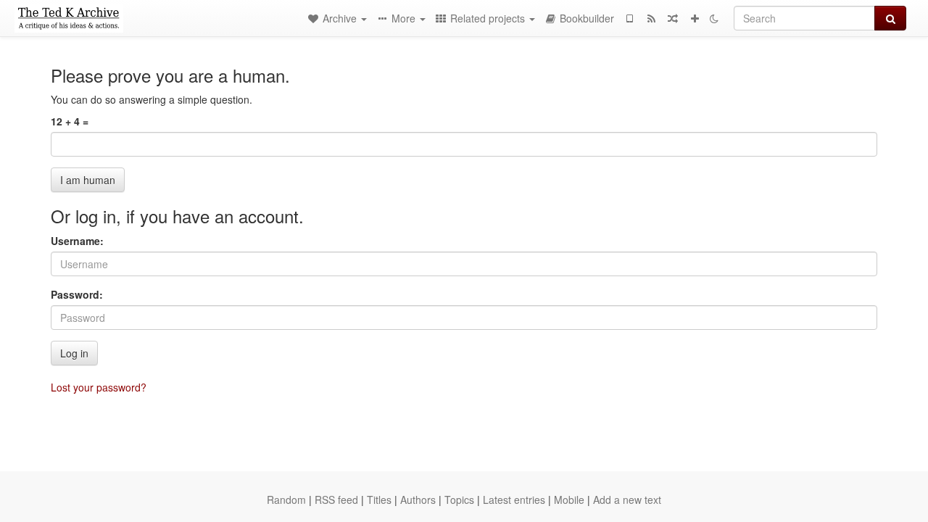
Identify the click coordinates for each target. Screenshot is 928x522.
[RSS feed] (651, 18)
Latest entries (514, 499)
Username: (77, 240)
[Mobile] (629, 18)
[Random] (673, 18)
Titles (379, 499)
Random (286, 499)
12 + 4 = (69, 121)
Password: (77, 294)
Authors (418, 499)
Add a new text (627, 499)
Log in (74, 353)
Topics (459, 499)
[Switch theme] (714, 18)
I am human (87, 180)
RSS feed (336, 499)
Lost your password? (98, 387)
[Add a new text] (694, 18)
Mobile (569, 499)
